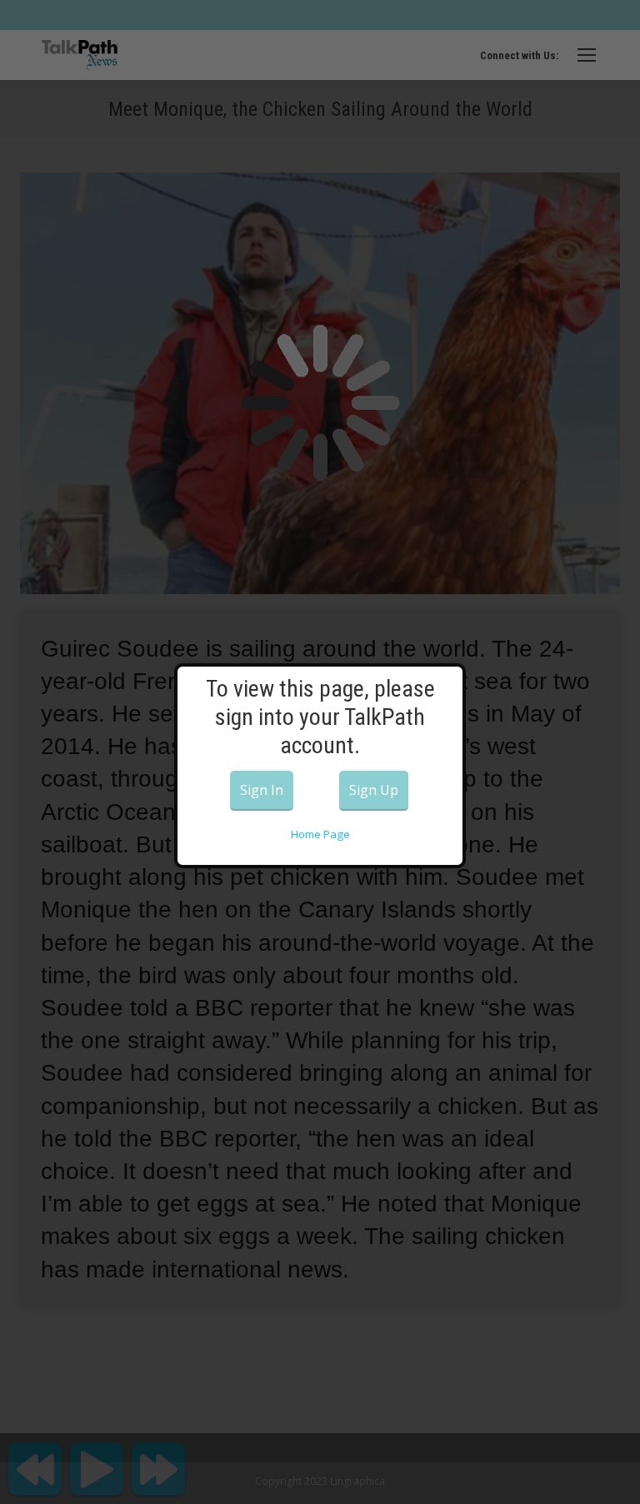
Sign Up (373, 790)
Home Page (320, 834)
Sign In (261, 790)
